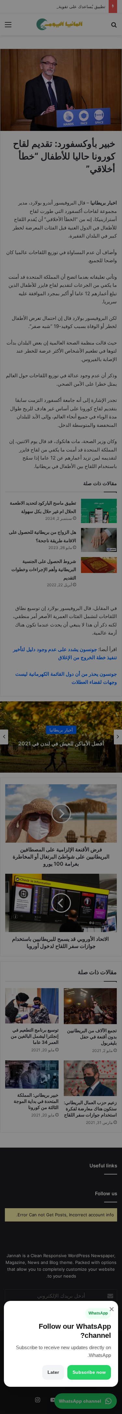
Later (53, 1372)
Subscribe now (89, 1372)
